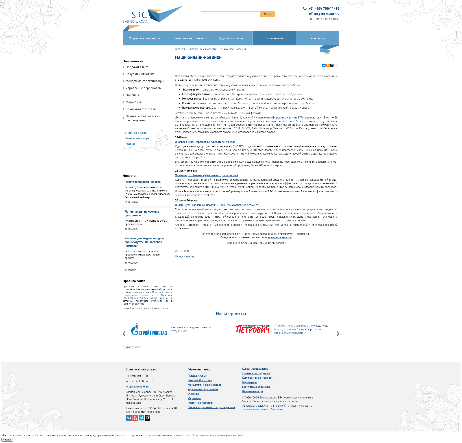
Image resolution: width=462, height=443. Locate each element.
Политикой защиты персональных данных (147, 293)
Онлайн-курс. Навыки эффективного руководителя (206, 175)
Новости (210, 49)
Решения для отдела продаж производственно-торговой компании (144, 242)
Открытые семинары (144, 38)
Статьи (130, 144)
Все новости (130, 270)
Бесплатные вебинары (256, 386)
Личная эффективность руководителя (143, 118)
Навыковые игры (137, 138)
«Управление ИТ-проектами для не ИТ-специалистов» (287, 117)
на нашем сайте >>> (279, 237)
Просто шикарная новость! (143, 182)
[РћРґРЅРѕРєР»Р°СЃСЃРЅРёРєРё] (328, 65)
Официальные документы (257, 405)
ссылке (164, 308)
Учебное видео (136, 133)
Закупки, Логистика (140, 74)
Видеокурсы (249, 382)
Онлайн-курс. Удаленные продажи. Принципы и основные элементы (217, 205)
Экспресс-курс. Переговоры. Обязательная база (205, 142)
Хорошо (7, 439)
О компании (274, 38)
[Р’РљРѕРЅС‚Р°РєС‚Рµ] (324, 65)
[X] (332, 65)
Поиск (268, 14)
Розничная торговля (141, 109)
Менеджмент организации (145, 81)
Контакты (317, 38)
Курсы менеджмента (255, 368)
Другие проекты (132, 347)
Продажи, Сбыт (137, 67)
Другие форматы (231, 38)
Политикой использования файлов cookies (147, 296)
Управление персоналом (144, 88)
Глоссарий (277, 409)
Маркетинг (133, 102)
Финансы (132, 95)
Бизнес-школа (268, 397)
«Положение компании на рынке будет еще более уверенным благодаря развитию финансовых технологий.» (301, 329)
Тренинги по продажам (256, 373)
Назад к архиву (184, 256)
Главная (180, 49)
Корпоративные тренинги (188, 38)
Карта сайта (281, 405)
